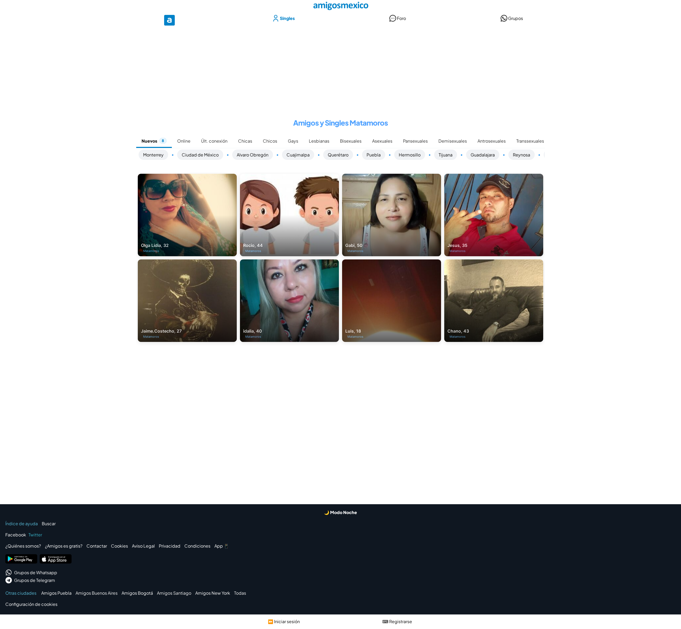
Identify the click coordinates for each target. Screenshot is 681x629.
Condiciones (197, 546)
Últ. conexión (214, 141)
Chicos (270, 141)
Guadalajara (483, 155)
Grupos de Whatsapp (35, 572)
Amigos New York (212, 593)
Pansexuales (415, 141)
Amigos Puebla (56, 593)
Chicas (245, 141)
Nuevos (153, 141)
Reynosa (521, 155)
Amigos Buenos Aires (97, 593)
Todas (240, 593)
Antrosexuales (491, 141)
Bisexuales (351, 141)
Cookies (119, 546)
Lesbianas (319, 141)
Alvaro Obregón (252, 155)
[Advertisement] (340, 68)
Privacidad (169, 546)
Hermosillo (410, 155)
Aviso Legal (143, 546)
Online (183, 141)
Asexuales (382, 141)
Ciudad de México (200, 155)
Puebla (374, 155)
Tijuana (445, 155)
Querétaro (338, 155)
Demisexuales (452, 141)
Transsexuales (530, 141)
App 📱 (221, 546)
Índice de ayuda (21, 523)
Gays (293, 141)
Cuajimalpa (298, 155)
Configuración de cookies (31, 604)
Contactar (96, 546)
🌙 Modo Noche (340, 512)
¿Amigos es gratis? (63, 546)
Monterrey (153, 155)
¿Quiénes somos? (23, 546)
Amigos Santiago (174, 593)
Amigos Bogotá (137, 593)
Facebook (15, 534)
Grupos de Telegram (34, 580)
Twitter (35, 534)
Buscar (49, 523)
